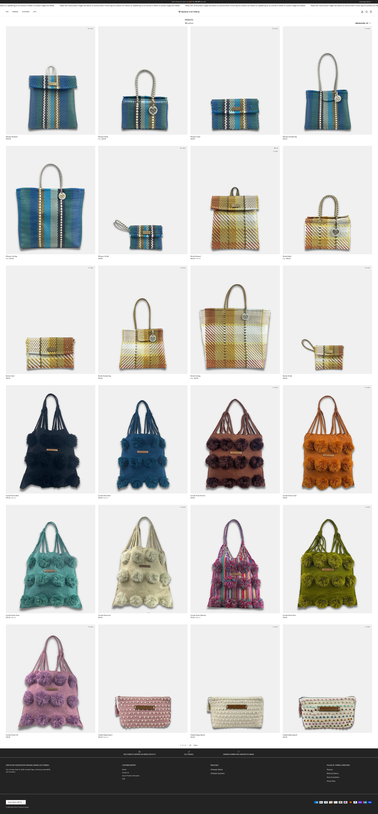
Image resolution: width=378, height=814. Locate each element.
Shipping (330, 769)
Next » (196, 745)
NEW (7, 11)
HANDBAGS (15, 11)
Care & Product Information (130, 776)
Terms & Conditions (333, 777)
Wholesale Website (217, 769)
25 (190, 745)
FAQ (123, 779)
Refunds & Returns (332, 773)
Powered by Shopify (23, 807)
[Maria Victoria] (189, 12)
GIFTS (34, 11)
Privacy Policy (331, 781)
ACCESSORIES (25, 11)
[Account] (361, 12)
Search (124, 769)
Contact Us (125, 773)
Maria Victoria (14, 807)
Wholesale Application (218, 773)
